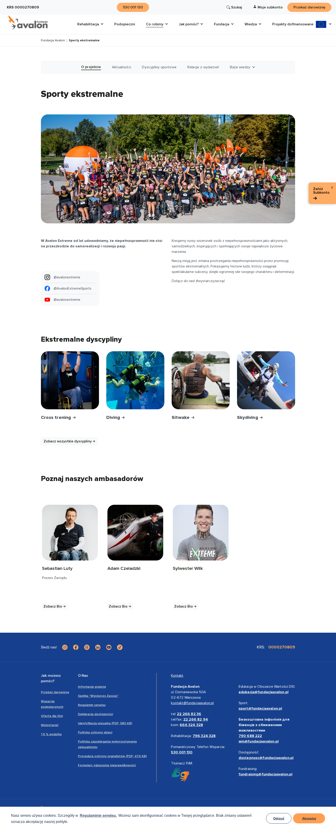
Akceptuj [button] (309, 818)
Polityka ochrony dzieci (95, 732)
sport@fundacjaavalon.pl (260, 708)
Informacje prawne (92, 687)
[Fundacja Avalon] (28, 23)
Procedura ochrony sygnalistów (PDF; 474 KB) (112, 756)
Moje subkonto (270, 7)
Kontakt (177, 675)
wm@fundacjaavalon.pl (259, 741)
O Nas (83, 675)
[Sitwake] (201, 380)
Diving (113, 417)
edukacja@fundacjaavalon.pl (263, 692)
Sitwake (181, 417)
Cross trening (56, 417)
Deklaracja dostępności (95, 714)
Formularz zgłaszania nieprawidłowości (107, 765)
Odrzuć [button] (278, 818)
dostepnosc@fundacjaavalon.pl (266, 758)
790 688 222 (250, 736)
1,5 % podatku (51, 734)
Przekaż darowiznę (55, 692)
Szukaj (236, 7)
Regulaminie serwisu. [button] (98, 815)
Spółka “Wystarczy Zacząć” (98, 696)
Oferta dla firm (52, 716)
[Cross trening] (70, 380)
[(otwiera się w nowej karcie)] (70, 532)
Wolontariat (50, 725)
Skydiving (248, 417)
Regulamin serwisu (92, 705)
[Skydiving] (266, 380)
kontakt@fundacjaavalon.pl (192, 703)
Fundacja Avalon (53, 40)
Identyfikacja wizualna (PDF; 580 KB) (105, 723)
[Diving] (135, 380)
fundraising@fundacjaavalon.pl (266, 774)
